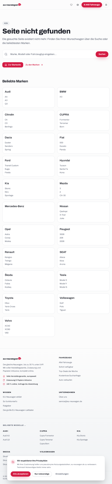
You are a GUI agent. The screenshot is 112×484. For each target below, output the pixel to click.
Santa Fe (64, 169)
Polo (62, 306)
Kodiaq (8, 287)
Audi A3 (6, 436)
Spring (8, 150)
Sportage (9, 195)
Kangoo (8, 257)
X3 (61, 97)
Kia (7, 183)
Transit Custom (12, 165)
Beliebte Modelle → (14, 425)
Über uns (63, 397)
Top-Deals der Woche (68, 371)
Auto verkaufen (65, 380)
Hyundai (65, 160)
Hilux (7, 303)
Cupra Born (44, 444)
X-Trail (62, 215)
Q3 (6, 104)
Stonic (7, 188)
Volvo (8, 320)
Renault (9, 252)
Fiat (62, 137)
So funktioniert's (10, 401)
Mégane (8, 264)
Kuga (7, 169)
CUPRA (64, 114)
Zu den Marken (33, 65)
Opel (8, 229)
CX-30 (63, 195)
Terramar (64, 123)
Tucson (63, 165)
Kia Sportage (82, 440)
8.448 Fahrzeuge (92, 5)
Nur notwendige (42, 474)
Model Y (63, 284)
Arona (62, 264)
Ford (7, 160)
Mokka (8, 241)
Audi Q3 (6, 440)
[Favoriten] (71, 4)
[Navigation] (106, 5)
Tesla (63, 275)
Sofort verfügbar (66, 367)
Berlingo (9, 127)
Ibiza (62, 261)
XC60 (7, 329)
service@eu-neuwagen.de (70, 401)
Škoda (9, 275)
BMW (63, 91)
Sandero (9, 146)
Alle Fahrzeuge (65, 362)
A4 (6, 97)
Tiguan (63, 310)
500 (61, 143)
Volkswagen (67, 297)
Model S (63, 287)
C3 (6, 123)
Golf (61, 303)
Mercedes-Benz (14, 206)
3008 (62, 234)
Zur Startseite (14, 65)
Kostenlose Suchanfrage (69, 375)
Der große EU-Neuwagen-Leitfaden (18, 410)
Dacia (8, 137)
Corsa (7, 238)
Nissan (64, 206)
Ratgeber (7, 406)
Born (62, 127)
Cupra (43, 431)
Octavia (8, 280)
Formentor (64, 120)
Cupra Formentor (47, 436)
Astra (7, 234)
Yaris (7, 310)
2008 (62, 241)
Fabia (7, 284)
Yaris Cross (10, 306)
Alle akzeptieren (20, 474)
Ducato (63, 146)
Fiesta (7, 172)
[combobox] (56, 54)
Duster (8, 143)
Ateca (62, 257)
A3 (6, 100)
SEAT (63, 252)
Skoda (6, 452)
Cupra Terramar (46, 440)
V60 (6, 333)
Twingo (8, 261)
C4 (6, 120)
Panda (63, 150)
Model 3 (63, 280)
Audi (8, 91)
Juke (62, 218)
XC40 (7, 326)
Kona (62, 172)
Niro (7, 192)
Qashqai (63, 211)
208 (61, 238)
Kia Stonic (81, 436)
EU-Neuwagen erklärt (12, 397)
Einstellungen (62, 474)
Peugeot (65, 229)
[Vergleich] (77, 4)
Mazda (64, 183)
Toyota (9, 297)
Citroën (9, 114)
